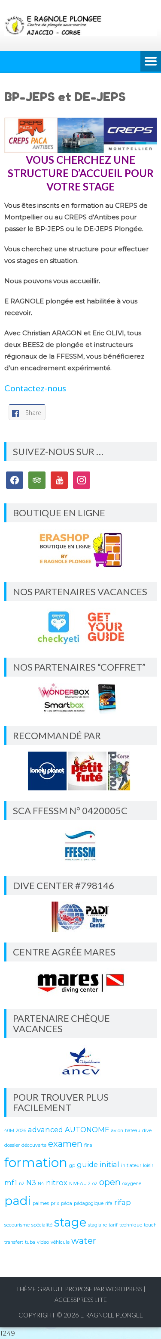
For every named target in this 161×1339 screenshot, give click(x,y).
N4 (41, 1183)
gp (72, 1165)
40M (9, 1130)
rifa (108, 1203)
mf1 (10, 1182)
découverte (33, 1145)
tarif (113, 1225)
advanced (45, 1129)
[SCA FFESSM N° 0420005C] (80, 846)
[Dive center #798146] (80, 917)
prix (55, 1203)
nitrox (56, 1182)
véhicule (60, 1242)
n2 (21, 1183)
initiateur (131, 1165)
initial (109, 1164)
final (89, 1145)
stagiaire (97, 1225)
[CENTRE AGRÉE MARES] (80, 983)
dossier (12, 1145)
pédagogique (88, 1203)
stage (70, 1222)
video (43, 1242)
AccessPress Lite (81, 1299)
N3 (31, 1182)
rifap (122, 1202)
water (83, 1241)
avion (117, 1130)
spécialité (41, 1225)
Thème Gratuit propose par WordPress (79, 1288)
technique (130, 1225)
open (110, 1182)
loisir (148, 1165)
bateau (132, 1130)
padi (17, 1200)
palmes (41, 1203)
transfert (13, 1242)
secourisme (17, 1225)
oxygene (131, 1183)
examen (65, 1144)
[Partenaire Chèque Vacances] (80, 1061)
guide (87, 1164)
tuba (30, 1242)
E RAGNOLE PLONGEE (111, 1315)
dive (147, 1130)
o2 (94, 1183)
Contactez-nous (35, 388)
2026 (21, 1130)
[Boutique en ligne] (80, 550)
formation (35, 1162)
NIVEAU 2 (80, 1183)
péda (66, 1203)
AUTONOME (87, 1129)
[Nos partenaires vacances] (80, 627)
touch (150, 1225)
